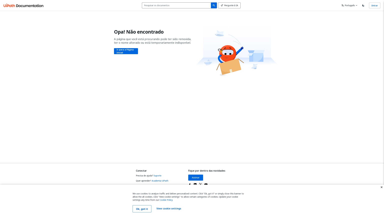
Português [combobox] (348, 5)
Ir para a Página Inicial (125, 51)
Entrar (375, 5)
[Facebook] (189, 184)
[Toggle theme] (363, 5)
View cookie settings (168, 208)
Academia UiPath (160, 180)
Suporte (157, 175)
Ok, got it (142, 209)
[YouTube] (205, 184)
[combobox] (177, 5)
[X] (200, 184)
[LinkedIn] (195, 184)
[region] (192, 200)
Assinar (196, 177)
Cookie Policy (166, 199)
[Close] (381, 187)
